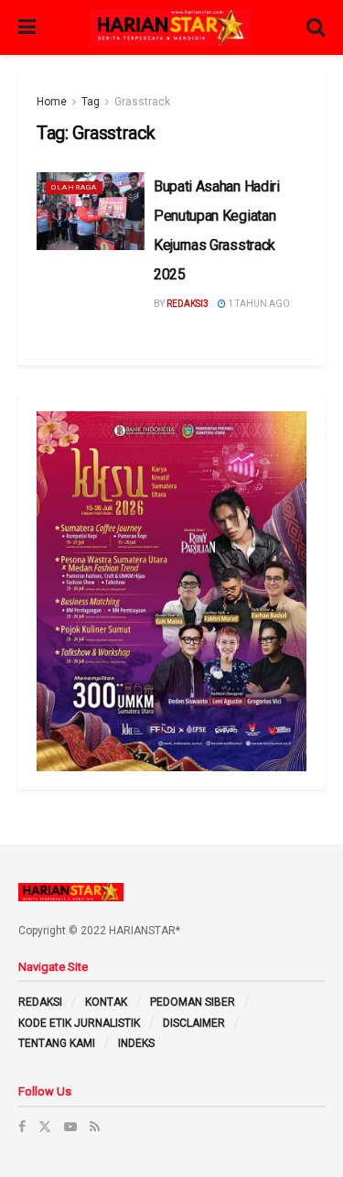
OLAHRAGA (74, 187)
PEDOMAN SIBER (192, 1002)
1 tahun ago (258, 304)
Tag (90, 101)
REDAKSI (40, 1002)
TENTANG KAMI (56, 1043)
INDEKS (136, 1043)
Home (52, 101)
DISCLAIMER (194, 1023)
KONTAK (106, 1002)
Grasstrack (142, 101)
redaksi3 (187, 304)
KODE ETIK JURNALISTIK (79, 1023)
